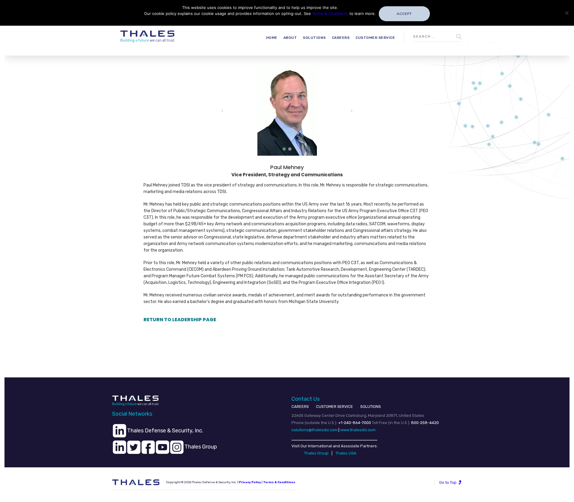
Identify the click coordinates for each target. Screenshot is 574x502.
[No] (567, 13)
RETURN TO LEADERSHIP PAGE (180, 319)
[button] (284, 149)
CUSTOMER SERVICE (334, 406)
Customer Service (375, 38)
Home (271, 38)
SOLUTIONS (370, 406)
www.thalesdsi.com (357, 430)
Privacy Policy (250, 482)
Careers (341, 38)
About (290, 38)
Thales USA (345, 453)
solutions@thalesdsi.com (314, 430)
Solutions (314, 38)
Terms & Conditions (279, 482)
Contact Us (305, 399)
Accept (404, 14)
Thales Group (316, 453)
